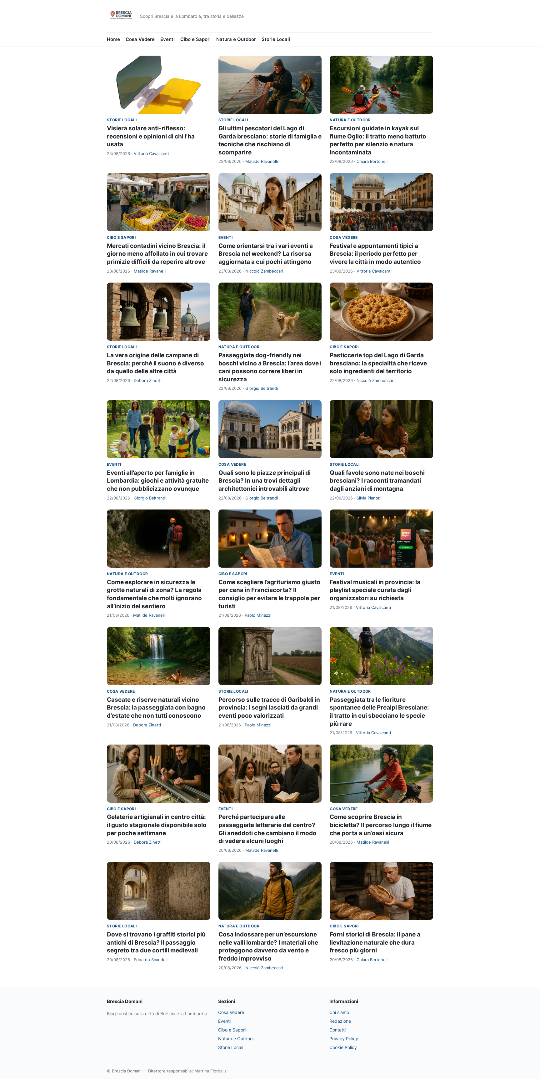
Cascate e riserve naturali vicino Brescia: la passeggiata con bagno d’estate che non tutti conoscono (156, 707)
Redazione (340, 1021)
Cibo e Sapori (195, 39)
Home (113, 39)
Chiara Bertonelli (372, 161)
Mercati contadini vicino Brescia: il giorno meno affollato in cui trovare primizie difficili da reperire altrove (157, 253)
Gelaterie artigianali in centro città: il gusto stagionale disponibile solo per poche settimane (157, 824)
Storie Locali (276, 39)
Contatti (337, 1029)
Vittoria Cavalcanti (151, 153)
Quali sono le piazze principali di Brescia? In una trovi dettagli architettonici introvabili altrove (264, 480)
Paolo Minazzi (258, 615)
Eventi (167, 39)
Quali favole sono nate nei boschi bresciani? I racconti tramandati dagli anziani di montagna (377, 480)
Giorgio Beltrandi (261, 388)
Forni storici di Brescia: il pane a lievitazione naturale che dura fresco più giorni (375, 942)
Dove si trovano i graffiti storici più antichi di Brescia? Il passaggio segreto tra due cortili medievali (156, 942)
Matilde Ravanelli (261, 161)
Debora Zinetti (148, 380)
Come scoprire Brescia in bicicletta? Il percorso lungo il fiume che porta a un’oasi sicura (381, 824)
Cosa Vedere (140, 39)
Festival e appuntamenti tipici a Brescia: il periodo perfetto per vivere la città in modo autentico (375, 253)
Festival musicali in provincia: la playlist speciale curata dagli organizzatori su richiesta (375, 590)
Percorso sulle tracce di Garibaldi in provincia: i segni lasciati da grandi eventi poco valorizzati (269, 707)
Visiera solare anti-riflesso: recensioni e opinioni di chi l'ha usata (151, 136)
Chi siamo (339, 1012)
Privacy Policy (343, 1038)
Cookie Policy (343, 1047)
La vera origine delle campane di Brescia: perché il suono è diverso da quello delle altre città (155, 363)
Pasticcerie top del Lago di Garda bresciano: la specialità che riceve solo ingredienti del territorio (378, 363)
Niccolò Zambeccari (264, 271)
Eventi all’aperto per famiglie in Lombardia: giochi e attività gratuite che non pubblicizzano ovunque (158, 480)
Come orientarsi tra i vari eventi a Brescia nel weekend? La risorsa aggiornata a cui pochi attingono (265, 253)
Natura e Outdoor (236, 39)
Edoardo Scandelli (151, 959)
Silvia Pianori (369, 497)
